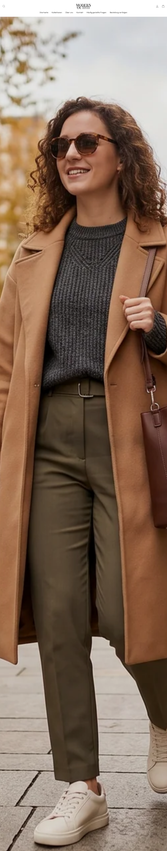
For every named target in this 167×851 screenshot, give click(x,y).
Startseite (44, 12)
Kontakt (79, 12)
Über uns (69, 12)
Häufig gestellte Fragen (96, 12)
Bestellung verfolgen (118, 12)
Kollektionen (57, 12)
